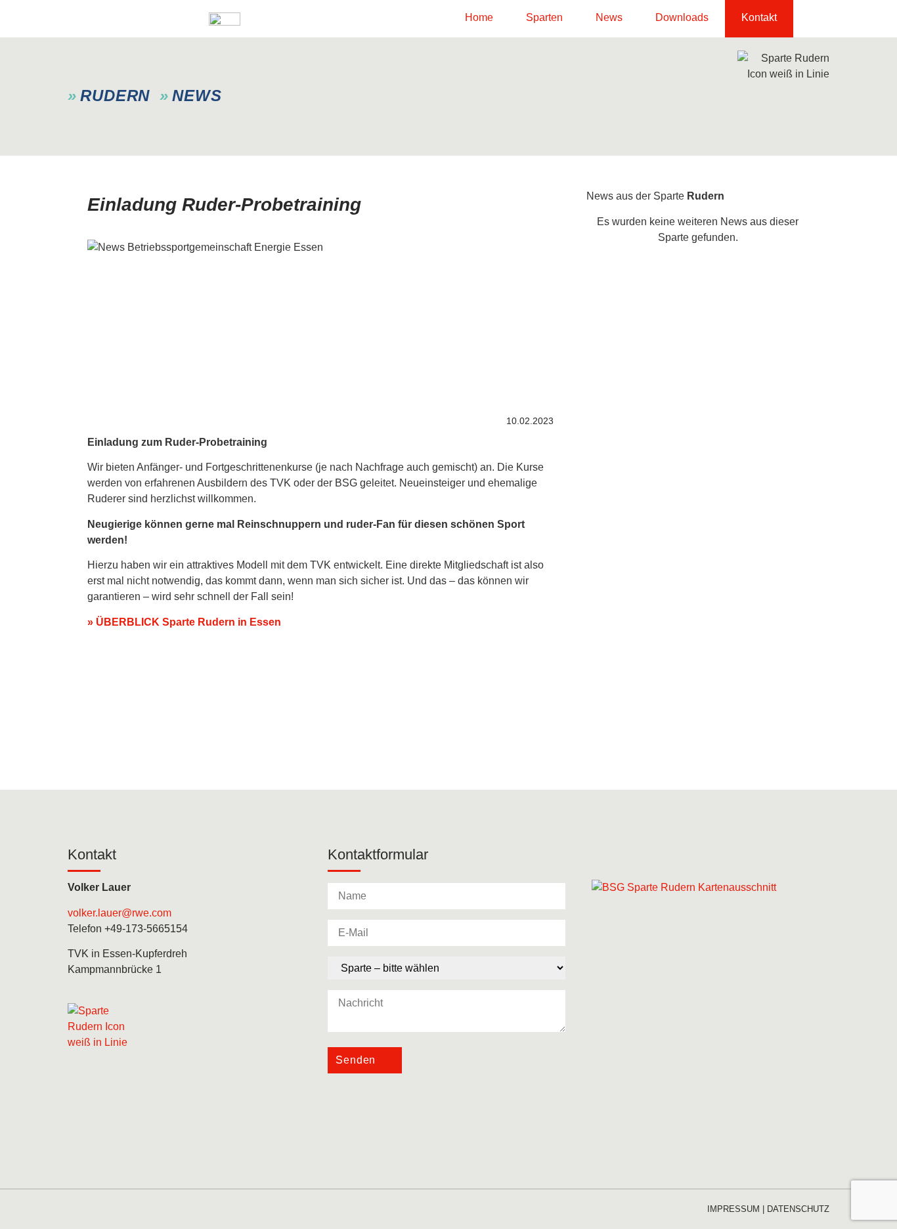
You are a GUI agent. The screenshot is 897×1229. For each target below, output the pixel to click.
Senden (356, 1060)
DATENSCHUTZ (798, 1209)
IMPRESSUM (733, 1209)
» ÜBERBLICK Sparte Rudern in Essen (184, 622)
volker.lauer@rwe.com (119, 912)
